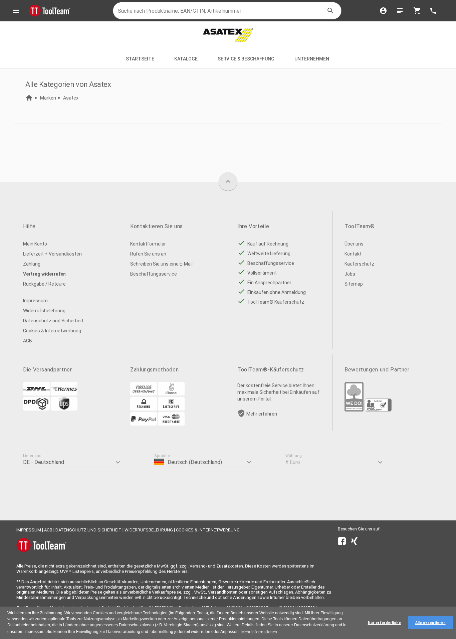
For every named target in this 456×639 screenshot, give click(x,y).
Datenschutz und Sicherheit (53, 320)
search (330, 11)
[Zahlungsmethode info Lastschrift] (171, 409)
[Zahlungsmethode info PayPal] (143, 424)
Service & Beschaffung (246, 58)
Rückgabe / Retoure (44, 284)
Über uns (354, 244)
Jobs (350, 274)
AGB (27, 340)
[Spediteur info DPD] (36, 409)
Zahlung (31, 264)
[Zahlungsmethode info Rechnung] (143, 409)
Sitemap (354, 284)
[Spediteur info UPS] (64, 409)
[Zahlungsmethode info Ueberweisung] (143, 393)
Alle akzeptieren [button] (430, 623)
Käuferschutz (359, 264)
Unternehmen (312, 58)
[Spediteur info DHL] (36, 393)
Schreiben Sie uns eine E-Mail (161, 264)
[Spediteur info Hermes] (64, 393)
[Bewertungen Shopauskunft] (378, 410)
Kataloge (186, 58)
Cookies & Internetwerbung (52, 330)
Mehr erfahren (261, 414)
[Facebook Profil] (342, 542)
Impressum (35, 300)
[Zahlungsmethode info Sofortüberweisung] (171, 393)
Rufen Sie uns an (148, 254)
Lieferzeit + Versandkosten (52, 254)
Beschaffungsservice (153, 274)
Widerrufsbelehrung (44, 310)
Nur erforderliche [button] (384, 623)
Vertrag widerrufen (44, 274)
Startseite (140, 58)
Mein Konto (35, 244)
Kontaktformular (148, 244)
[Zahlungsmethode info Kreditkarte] (171, 424)
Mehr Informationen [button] (259, 632)
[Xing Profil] (354, 542)
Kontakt (353, 254)
